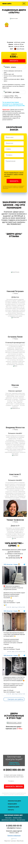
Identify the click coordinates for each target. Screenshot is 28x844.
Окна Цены (8, 818)
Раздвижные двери (13, 807)
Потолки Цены (21, 820)
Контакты (11, 810)
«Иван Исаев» (20, 840)
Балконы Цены (17, 818)
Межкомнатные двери (14, 801)
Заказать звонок (14, 786)
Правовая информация (14, 835)
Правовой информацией (19, 794)
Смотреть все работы (15, 699)
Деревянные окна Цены (9, 820)
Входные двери (12, 804)
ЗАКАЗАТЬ (13, 61)
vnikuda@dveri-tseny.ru (14, 828)
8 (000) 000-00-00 (14, 770)
